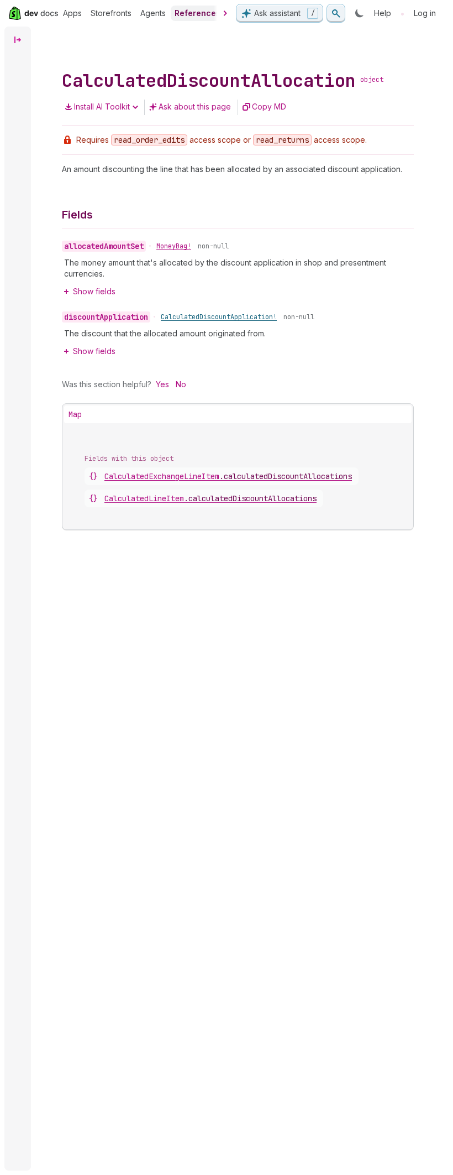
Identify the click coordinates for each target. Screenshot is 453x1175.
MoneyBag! (173, 246)
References (197, 13)
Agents (153, 13)
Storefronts (111, 13)
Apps (72, 13)
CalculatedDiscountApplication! (219, 317)
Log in (425, 13)
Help (382, 13)
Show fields (94, 291)
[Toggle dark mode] (359, 13)
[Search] (335, 13)
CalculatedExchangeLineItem (228, 476)
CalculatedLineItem (210, 498)
